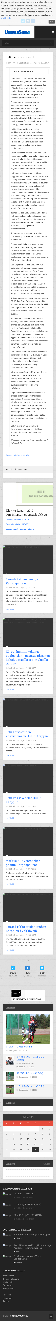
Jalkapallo (13, 1050)
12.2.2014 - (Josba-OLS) (24, 1193)
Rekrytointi (7, 1285)
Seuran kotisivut (27, 529)
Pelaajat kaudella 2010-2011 (19, 519)
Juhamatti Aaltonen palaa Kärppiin (32, 1234)
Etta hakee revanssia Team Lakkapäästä (27, 1257)
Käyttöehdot (8, 1276)
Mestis (33, 62)
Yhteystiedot (8, 1288)
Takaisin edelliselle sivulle (17, 455)
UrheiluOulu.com (19, 1315)
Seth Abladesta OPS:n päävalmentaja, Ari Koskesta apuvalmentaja (33, 1246)
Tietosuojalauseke (11, 1279)
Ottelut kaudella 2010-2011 (18, 524)
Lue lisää (10, 609)
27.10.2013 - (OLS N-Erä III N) (28, 1215)
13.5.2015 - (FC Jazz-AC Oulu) (30, 1086)
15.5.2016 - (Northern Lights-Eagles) (31, 1058)
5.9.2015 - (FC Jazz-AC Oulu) (30, 1073)
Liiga (22, 587)
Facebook (7, 1295)
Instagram (7, 1298)
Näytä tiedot (6, 18)
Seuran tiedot (12, 529)
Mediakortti (8, 1282)
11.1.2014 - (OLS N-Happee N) (27, 1204)
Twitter (6, 1301)
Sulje (51, 21)
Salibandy (20, 1197)
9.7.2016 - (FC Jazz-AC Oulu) (19, 1046)
